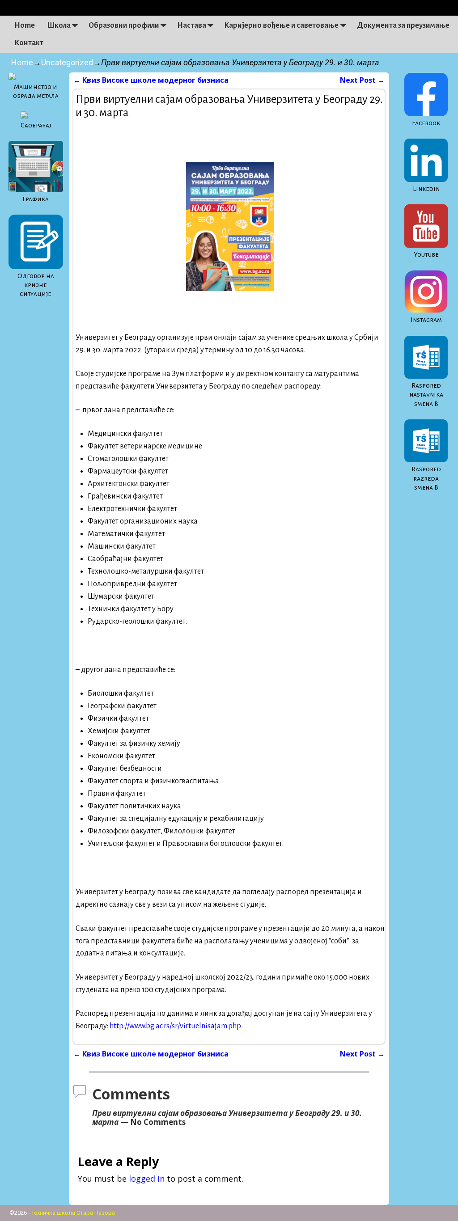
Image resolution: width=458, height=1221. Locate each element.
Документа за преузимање (403, 25)
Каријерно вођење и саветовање (281, 25)
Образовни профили (124, 25)
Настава (191, 25)
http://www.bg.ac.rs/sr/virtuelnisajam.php (175, 1026)
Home (24, 25)
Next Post (362, 80)
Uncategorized (67, 62)
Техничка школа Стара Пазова (73, 1212)
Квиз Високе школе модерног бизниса (151, 80)
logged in (147, 1178)
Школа (59, 25)
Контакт (28, 43)
